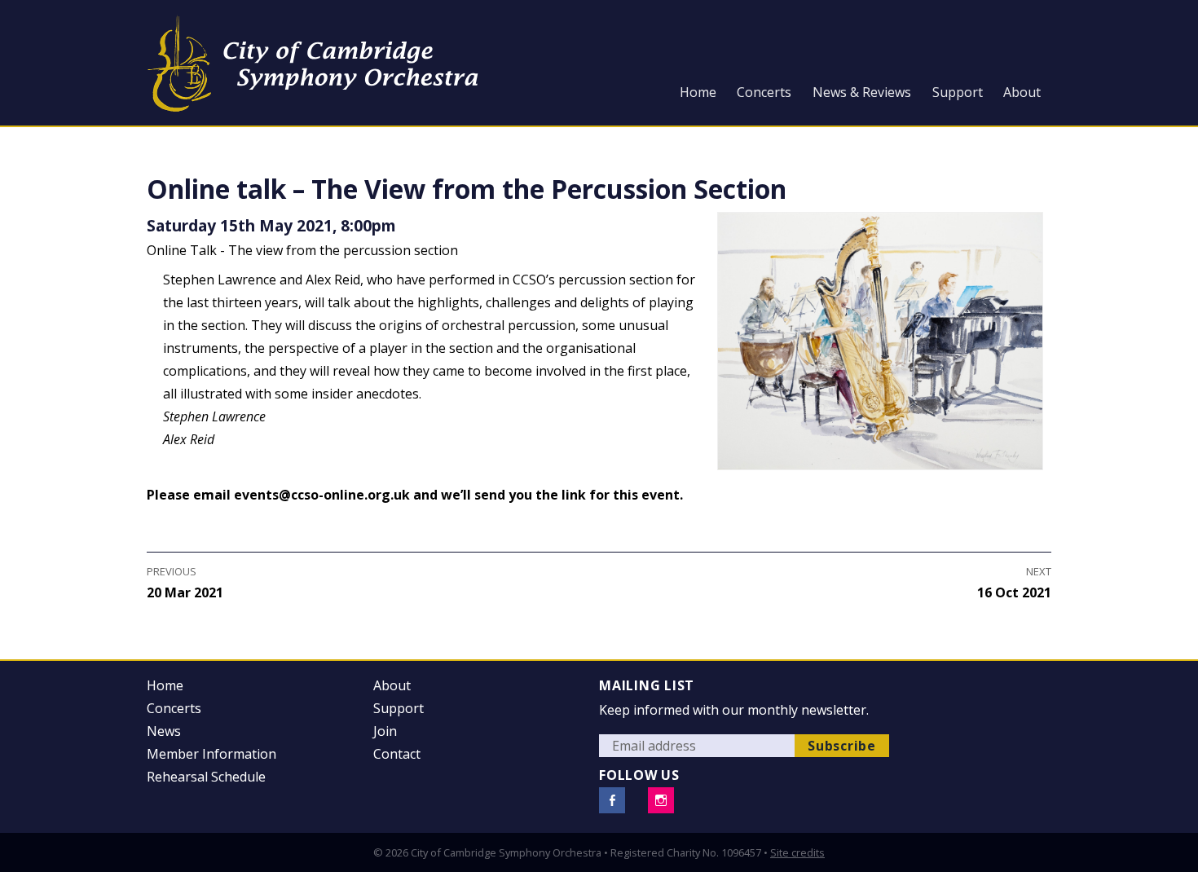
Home (698, 92)
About (1022, 92)
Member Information (211, 754)
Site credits (797, 852)
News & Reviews (862, 92)
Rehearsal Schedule (206, 777)
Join (385, 731)
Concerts (764, 92)
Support (957, 92)
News (164, 731)
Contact (397, 754)
